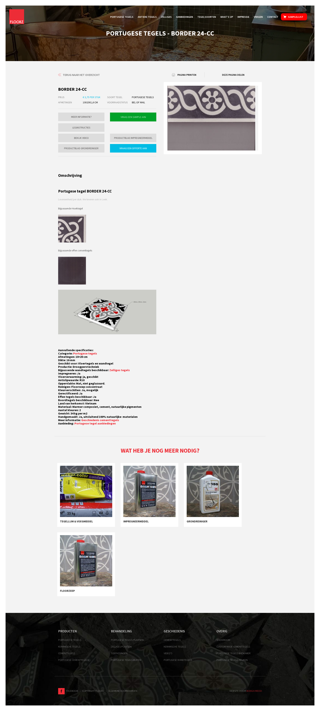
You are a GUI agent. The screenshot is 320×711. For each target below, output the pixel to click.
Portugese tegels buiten (126, 660)
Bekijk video (81, 138)
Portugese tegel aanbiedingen (95, 423)
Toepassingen (119, 653)
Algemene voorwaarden (122, 690)
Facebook (71, 690)
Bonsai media (254, 690)
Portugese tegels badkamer (233, 653)
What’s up (226, 17)
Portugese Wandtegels (178, 660)
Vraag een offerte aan (133, 148)
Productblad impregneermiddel (133, 138)
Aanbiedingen (184, 17)
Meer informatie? (81, 116)
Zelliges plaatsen (121, 646)
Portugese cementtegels (73, 660)
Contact (272, 17)
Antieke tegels (147, 17)
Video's (168, 653)
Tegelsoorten (206, 17)
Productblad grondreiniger (81, 148)
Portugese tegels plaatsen (127, 640)
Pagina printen (186, 74)
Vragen (258, 17)
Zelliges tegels (119, 370)
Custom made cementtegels (233, 646)
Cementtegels (66, 653)
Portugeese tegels (69, 640)
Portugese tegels (121, 17)
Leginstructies (81, 127)
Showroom (223, 640)
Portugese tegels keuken (232, 660)
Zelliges (166, 17)
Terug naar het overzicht (81, 75)
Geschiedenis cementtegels (100, 420)
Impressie (243, 17)
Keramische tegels (69, 646)
